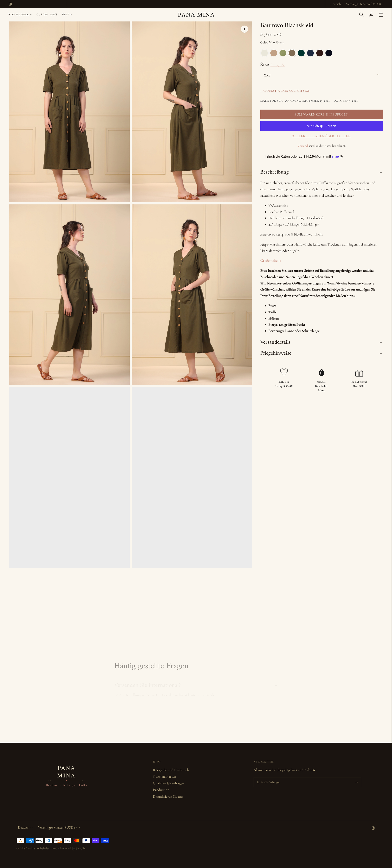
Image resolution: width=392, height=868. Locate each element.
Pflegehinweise (275, 353)
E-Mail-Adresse (267, 778)
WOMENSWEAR (18, 14)
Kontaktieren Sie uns (168, 796)
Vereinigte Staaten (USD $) (363, 4)
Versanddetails (275, 342)
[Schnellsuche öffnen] (361, 14)
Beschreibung (274, 172)
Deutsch (335, 4)
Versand (302, 146)
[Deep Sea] (310, 53)
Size (264, 64)
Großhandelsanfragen (168, 783)
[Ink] (329, 53)
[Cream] (264, 53)
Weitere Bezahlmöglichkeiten (321, 136)
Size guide (278, 65)
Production (161, 789)
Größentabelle (270, 260)
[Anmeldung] (371, 14)
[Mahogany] (319, 53)
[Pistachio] (283, 53)
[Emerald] (301, 53)
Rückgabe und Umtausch (171, 770)
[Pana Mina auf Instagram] (10, 4)
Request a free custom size (285, 90)
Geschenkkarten (164, 776)
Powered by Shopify (73, 848)
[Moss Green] (292, 53)
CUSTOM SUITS (47, 14)
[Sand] (274, 53)
